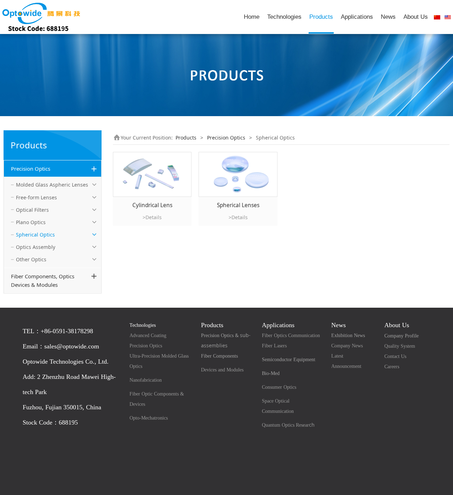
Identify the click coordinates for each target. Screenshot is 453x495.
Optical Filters (32, 209)
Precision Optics (30, 168)
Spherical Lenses (238, 205)
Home (251, 16)
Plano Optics (31, 222)
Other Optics (31, 259)
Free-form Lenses (36, 197)
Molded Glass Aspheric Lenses (52, 184)
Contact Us (395, 356)
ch (288, 424)
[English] (448, 17)
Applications (357, 16)
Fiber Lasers (274, 345)
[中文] (437, 17)
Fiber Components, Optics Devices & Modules (42, 280)
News (388, 16)
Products (321, 16)
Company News (347, 345)
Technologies (284, 16)
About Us (415, 16)
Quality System (399, 346)
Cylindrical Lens (152, 205)
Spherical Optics (35, 234)
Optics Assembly (35, 247)
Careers (391, 366)
